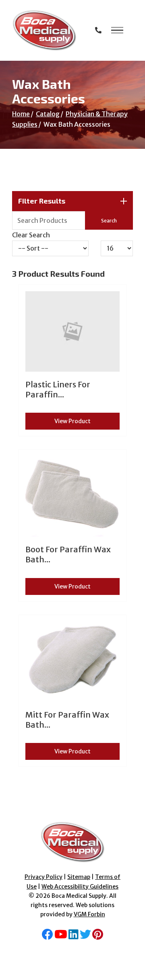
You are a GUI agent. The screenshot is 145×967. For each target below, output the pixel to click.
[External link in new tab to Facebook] (47, 936)
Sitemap (78, 877)
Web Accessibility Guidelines (79, 886)
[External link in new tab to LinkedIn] (73, 936)
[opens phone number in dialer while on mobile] (98, 30)
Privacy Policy (43, 877)
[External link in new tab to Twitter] (85, 936)
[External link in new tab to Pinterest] (97, 936)
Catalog (48, 114)
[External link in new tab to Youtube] (60, 936)
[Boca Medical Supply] (44, 30)
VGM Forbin (89, 914)
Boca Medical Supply (79, 895)
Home (21, 114)
